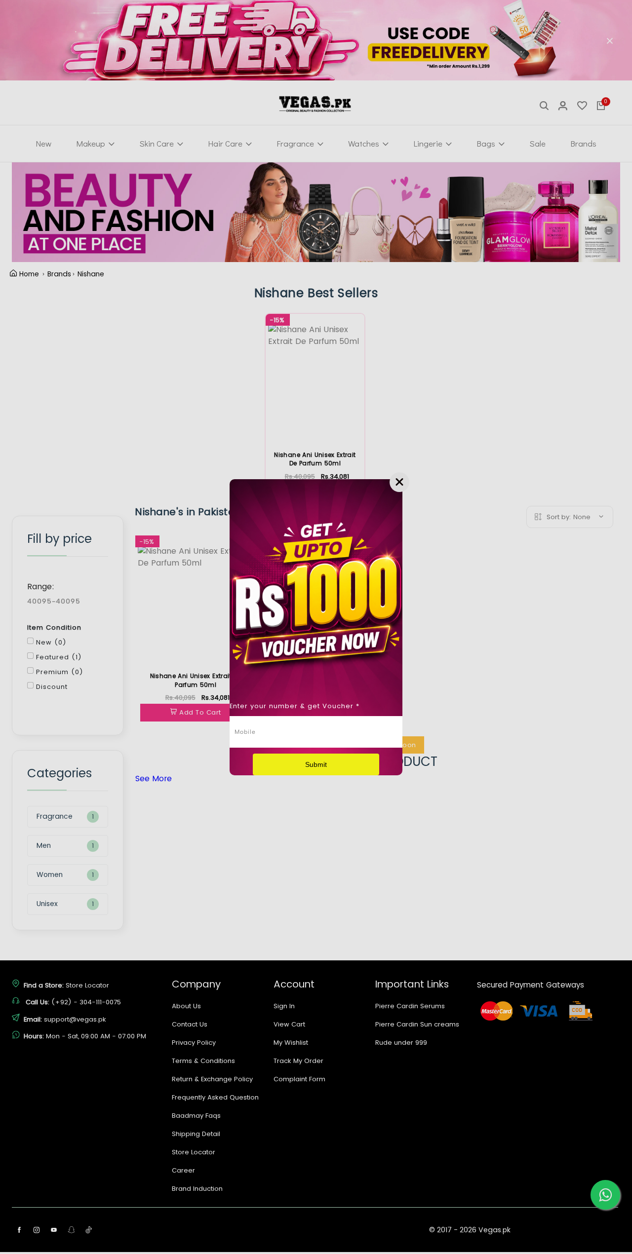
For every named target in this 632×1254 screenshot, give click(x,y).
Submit (316, 764)
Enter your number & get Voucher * (294, 706)
